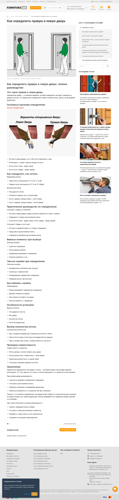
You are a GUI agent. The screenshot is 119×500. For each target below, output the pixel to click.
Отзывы (28, 1)
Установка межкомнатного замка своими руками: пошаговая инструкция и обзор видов (95, 51)
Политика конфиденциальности (60, 491)
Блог (8, 471)
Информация (12, 450)
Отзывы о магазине (13, 476)
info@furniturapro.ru (95, 458)
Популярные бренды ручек (45, 450)
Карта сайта (10, 473)
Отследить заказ (51, 1)
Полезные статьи (70, 424)
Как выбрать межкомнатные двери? (92, 31)
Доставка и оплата (12, 1)
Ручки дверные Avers (40, 461)
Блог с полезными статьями (19, 16)
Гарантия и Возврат (13, 458)
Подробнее (27, 494)
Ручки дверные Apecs (40, 456)
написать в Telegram (76, 9)
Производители (12, 466)
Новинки (42, 1)
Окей (34, 494)
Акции (9, 468)
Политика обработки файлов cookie (87, 491)
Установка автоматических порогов (92, 56)
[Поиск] (60, 7)
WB (61, 453)
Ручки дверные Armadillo (41, 458)
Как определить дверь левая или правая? (95, 60)
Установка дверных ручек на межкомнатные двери (95, 46)
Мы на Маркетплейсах (70, 450)
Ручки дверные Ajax (40, 453)
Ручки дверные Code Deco (42, 463)
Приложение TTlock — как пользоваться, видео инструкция (96, 40)
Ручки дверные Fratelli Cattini (43, 466)
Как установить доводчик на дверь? (92, 36)
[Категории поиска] (45, 7)
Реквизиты (22, 1)
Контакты (35, 1)
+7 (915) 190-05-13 (75, 6)
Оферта (73, 491)
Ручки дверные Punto (40, 468)
